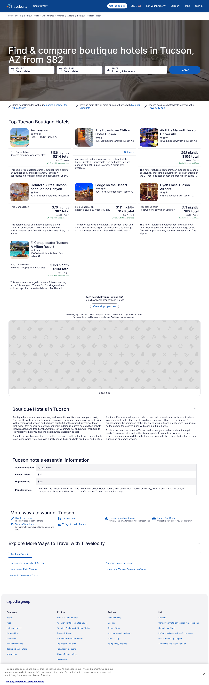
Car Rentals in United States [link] (70, 638)
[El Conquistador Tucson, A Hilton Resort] (39, 265)
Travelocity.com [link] (14, 16)
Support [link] (162, 617)
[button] (104, 409)
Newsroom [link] (11, 638)
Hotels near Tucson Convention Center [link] (125, 569)
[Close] (203, 674)
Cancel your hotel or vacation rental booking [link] (178, 623)
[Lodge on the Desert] (104, 209)
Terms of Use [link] (114, 628)
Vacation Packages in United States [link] (73, 628)
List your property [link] (15, 628)
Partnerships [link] (12, 633)
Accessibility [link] (113, 638)
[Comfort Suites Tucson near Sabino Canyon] (39, 209)
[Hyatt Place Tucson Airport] (169, 209)
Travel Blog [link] (62, 659)
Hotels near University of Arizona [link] (27, 563)
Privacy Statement (16, 681)
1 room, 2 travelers (123, 71)
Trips (187, 5)
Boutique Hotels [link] (31, 16)
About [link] (9, 617)
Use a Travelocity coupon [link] (170, 638)
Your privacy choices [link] (117, 643)
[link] (33, 519)
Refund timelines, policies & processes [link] (175, 633)
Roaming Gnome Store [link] (17, 649)
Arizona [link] (70, 16)
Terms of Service (35, 681)
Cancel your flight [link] (166, 628)
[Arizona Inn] (39, 152)
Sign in (198, 5)
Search (185, 70)
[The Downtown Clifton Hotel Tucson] (104, 152)
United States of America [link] (53, 16)
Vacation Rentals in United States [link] (72, 623)
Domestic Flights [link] (64, 633)
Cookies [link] (111, 623)
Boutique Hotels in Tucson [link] (119, 563)
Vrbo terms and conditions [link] (119, 633)
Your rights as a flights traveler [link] (172, 643)
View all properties (104, 306)
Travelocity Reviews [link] (66, 643)
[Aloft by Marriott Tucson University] (169, 152)
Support (175, 5)
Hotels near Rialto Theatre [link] (23, 569)
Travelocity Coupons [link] (66, 649)
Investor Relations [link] (15, 643)
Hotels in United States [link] (67, 617)
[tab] (20, 554)
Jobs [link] (9, 623)
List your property (156, 5)
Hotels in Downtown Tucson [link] (24, 575)
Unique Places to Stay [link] (67, 654)
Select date (23, 71)
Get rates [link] (129, 152)
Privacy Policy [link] (114, 617)
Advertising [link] (12, 654)
